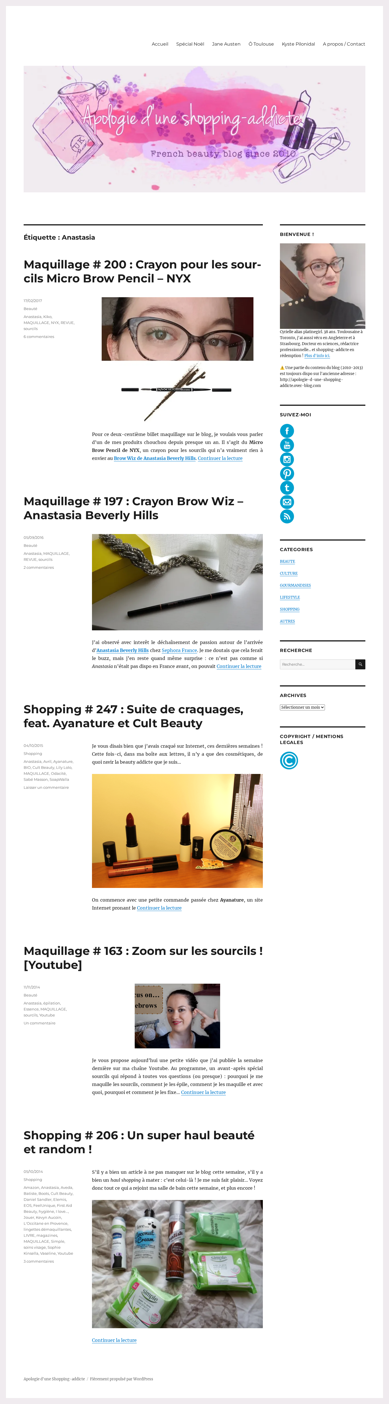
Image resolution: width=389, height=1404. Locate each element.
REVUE (67, 322)
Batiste (30, 1193)
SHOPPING (290, 609)
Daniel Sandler (38, 1199)
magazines (46, 1235)
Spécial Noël (190, 44)
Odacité (58, 773)
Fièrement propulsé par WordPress (121, 1379)
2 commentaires (39, 567)
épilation (51, 1003)
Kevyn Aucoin (48, 1217)
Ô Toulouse (261, 44)
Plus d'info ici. (317, 355)
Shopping (33, 753)
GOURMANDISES (295, 585)
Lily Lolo (63, 767)
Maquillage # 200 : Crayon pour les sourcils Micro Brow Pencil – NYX (142, 271)
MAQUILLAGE (36, 322)
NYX (55, 322)
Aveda (66, 1187)
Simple (57, 1241)
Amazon (31, 1187)
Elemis (59, 1199)
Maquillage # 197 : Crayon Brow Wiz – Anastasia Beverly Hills (133, 508)
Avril (47, 761)
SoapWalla (59, 779)
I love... (62, 1211)
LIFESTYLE (290, 597)
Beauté (30, 308)
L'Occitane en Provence (45, 1223)
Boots (43, 1193)
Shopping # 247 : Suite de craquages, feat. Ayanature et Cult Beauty (133, 716)
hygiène (46, 1211)
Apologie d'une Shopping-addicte (54, 1379)
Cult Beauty (43, 767)
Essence (31, 1009)
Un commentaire (40, 1023)
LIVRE (29, 1235)
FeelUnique (44, 1205)
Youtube (47, 1015)
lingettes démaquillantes (47, 1229)
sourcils (31, 328)
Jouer (29, 1217)
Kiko (47, 316)
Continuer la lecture (220, 458)
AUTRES (287, 621)
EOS (28, 1205)
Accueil (160, 44)
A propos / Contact (344, 44)
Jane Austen (226, 44)
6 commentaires (39, 336)
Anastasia (33, 316)
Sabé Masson (36, 779)
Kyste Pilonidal (298, 44)
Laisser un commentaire (46, 787)
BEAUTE (287, 561)
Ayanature (63, 761)
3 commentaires (39, 1261)
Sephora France (179, 650)
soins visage (35, 1247)
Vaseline (48, 1253)
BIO (27, 767)
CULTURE (289, 573)
